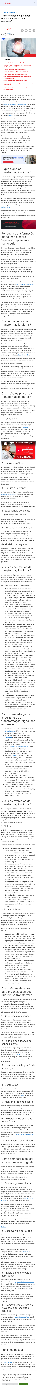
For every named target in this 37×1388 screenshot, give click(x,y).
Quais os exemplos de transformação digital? (15, 80)
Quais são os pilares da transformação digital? (16, 71)
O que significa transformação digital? (14, 62)
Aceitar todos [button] (23, 1384)
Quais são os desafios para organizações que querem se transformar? (18, 83)
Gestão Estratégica (11, 12)
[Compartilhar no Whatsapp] (34, 30)
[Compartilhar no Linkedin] (22, 30)
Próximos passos (8, 89)
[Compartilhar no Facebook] (26, 30)
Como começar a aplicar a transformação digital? (16, 87)
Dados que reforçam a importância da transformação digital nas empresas (17, 77)
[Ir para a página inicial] (7, 3)
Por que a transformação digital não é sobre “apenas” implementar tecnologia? (17, 66)
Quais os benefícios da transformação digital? (16, 74)
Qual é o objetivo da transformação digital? (15, 69)
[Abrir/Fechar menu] (35, 3)
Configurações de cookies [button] (10, 1384)
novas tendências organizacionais (14, 104)
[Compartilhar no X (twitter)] (30, 30)
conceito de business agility (24, 1134)
